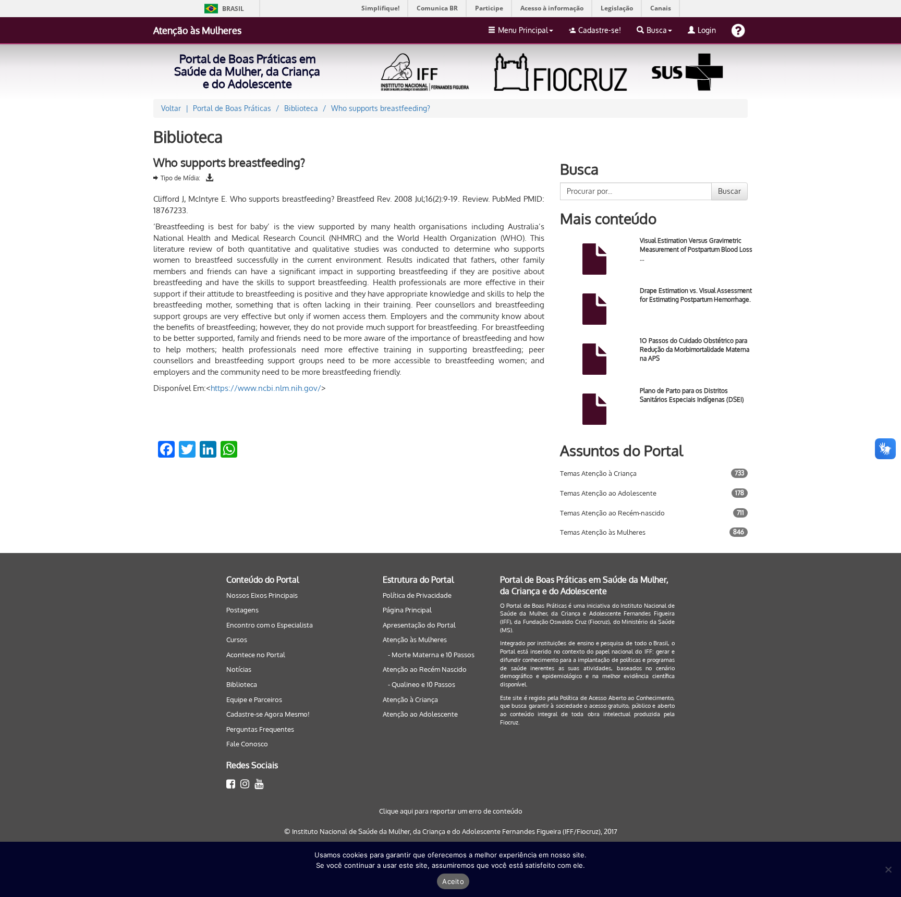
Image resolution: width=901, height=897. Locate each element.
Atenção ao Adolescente (420, 714)
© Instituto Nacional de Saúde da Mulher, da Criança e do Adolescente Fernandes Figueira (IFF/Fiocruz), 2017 (450, 831)
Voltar (171, 108)
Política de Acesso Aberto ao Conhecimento (616, 698)
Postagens (242, 610)
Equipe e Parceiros (254, 699)
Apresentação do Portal (419, 625)
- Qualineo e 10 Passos (421, 684)
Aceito (453, 881)
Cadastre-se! (599, 30)
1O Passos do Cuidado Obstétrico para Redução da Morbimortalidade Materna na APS (694, 349)
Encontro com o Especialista (269, 625)
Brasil (222, 8)
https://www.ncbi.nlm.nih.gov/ (266, 388)
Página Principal (407, 610)
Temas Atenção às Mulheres (603, 532)
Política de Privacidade (417, 595)
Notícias (238, 669)
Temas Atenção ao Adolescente (608, 493)
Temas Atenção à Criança (598, 473)
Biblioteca (241, 684)
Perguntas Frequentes (260, 729)
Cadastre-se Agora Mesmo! (268, 714)
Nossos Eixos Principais (262, 595)
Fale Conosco (247, 744)
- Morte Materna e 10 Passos (431, 654)
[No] (888, 869)
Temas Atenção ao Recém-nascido (612, 513)
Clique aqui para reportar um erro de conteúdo (450, 811)
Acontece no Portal (255, 654)
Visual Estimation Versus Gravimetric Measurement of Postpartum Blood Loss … (696, 249)
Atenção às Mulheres (197, 30)
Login (707, 30)
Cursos (236, 639)
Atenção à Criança (410, 699)
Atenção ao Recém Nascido (425, 669)
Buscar (729, 191)
